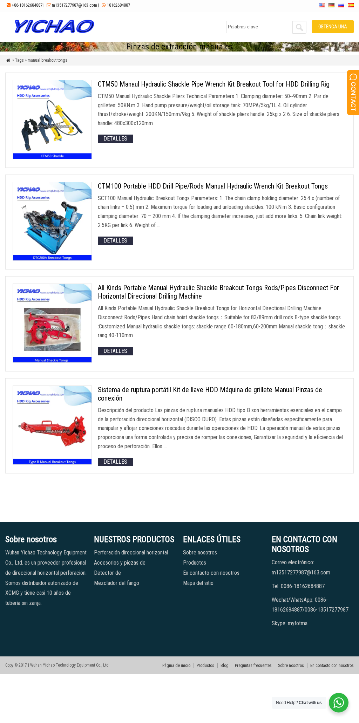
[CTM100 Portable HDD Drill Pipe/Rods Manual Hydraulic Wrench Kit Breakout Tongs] (52, 258)
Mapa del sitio (198, 583)
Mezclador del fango (116, 583)
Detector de (107, 572)
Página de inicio (176, 665)
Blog (225, 665)
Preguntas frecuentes (253, 665)
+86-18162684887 (27, 5)
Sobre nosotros (200, 552)
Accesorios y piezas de (119, 562)
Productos (194, 562)
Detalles (115, 138)
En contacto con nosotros (211, 572)
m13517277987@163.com (74, 5)
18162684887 (118, 5)
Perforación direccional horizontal (131, 552)
